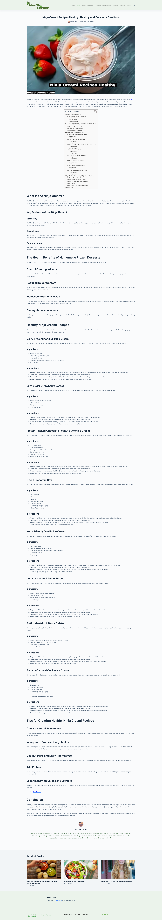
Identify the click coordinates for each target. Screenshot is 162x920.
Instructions (74, 138)
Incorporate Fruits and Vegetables (78, 179)
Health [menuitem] (73, 5)
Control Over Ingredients (75, 125)
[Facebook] (102, 914)
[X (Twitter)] (105, 914)
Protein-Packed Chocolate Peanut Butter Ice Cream (82, 144)
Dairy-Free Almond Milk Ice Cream (78, 134)
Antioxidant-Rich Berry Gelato (77, 165)
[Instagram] (107, 914)
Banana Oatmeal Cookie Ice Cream (78, 170)
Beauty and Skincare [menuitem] (88, 5)
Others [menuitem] (129, 5)
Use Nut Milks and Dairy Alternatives (78, 181)
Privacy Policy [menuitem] (68, 914)
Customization (74, 121)
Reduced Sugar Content (75, 126)
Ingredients (73, 136)
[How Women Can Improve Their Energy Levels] (118, 869)
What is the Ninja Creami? (73, 114)
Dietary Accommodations (75, 130)
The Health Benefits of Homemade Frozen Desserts (81, 123)
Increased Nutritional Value (76, 128)
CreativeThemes (31, 916)
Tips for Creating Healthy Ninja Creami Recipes (80, 176)
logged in (59, 900)
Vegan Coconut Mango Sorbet (77, 160)
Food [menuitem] (78, 5)
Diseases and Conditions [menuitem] (104, 5)
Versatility (73, 118)
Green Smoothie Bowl (75, 150)
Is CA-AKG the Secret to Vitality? (74, 881)
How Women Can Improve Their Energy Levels (116, 881)
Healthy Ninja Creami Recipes (75, 132)
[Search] (134, 5)
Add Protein (72, 183)
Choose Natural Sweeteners (76, 177)
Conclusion (69, 187)
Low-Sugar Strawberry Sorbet (77, 139)
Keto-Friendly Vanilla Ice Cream (77, 155)
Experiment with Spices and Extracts (78, 185)
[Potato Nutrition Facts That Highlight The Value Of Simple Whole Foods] (44, 869)
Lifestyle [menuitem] (122, 5)
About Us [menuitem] (77, 914)
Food (92, 21)
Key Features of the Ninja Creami (77, 116)
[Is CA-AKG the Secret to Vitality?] (81, 869)
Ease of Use (74, 119)
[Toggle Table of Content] (94, 111)
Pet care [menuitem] (115, 5)
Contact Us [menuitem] (85, 914)
